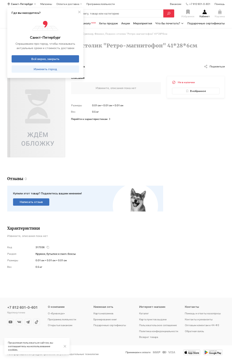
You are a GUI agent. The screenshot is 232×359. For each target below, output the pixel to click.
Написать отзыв (31, 202)
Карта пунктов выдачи (153, 319)
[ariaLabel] (65, 346)
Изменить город (45, 69)
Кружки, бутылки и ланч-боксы (56, 253)
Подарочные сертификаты (206, 23)
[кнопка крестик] (79, 12)
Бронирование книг (105, 319)
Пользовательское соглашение (158, 325)
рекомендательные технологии (79, 354)
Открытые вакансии (60, 325)
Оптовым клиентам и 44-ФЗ (202, 325)
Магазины (46, 3)
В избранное (198, 90)
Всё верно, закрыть (45, 59)
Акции (125, 23)
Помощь (220, 3)
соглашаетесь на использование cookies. (29, 348)
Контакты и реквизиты (199, 319)
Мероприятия (142, 23)
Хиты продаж (108, 23)
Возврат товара (148, 336)
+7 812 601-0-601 (22, 307)
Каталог (144, 313)
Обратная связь (194, 331)
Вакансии (175, 3)
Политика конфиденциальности (158, 331)
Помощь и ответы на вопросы (203, 313)
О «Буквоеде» (56, 313)
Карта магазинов (103, 313)
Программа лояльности (62, 319)
